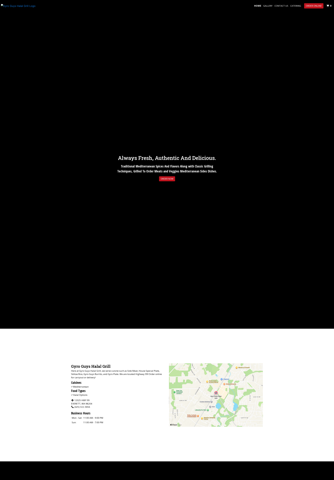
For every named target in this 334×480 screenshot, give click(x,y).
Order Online (314, 5)
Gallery (267, 5)
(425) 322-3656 (82, 406)
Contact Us (281, 5)
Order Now (167, 178)
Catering (295, 5)
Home (257, 5)
